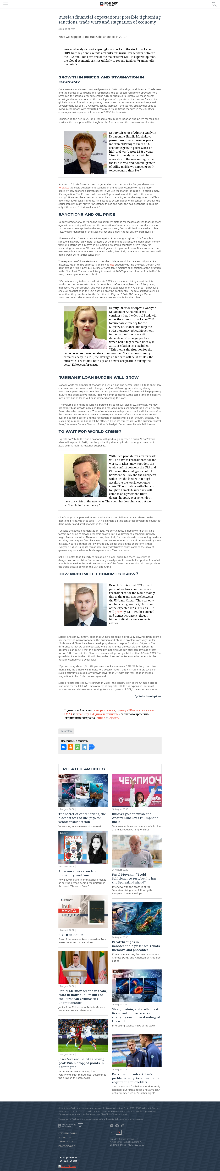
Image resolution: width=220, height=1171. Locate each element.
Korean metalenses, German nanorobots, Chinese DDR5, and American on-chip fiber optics (137, 951)
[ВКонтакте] (64, 747)
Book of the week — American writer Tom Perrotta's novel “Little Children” (82, 938)
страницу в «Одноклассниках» (96, 714)
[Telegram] (84, 747)
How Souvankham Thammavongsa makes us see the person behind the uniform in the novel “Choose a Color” (82, 878)
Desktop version (67, 1157)
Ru (112, 1132)
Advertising (65, 1137)
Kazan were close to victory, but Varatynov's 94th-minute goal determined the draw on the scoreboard (82, 1068)
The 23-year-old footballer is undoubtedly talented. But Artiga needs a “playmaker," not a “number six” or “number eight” (136, 1083)
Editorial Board (67, 1133)
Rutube (100, 718)
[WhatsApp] (77, 747)
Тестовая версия (68, 1160)
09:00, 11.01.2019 (66, 29)
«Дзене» (114, 718)
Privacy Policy (66, 1146)
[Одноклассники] (70, 747)
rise (112, 264)
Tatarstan (66, 731)
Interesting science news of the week (82, 820)
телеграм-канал (103, 710)
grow (118, 612)
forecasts (63, 187)
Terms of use (65, 1141)
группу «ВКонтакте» (130, 710)
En (118, 1132)
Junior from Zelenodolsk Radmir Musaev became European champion (82, 1000)
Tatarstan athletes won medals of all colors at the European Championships (136, 821)
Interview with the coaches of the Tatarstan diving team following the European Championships (134, 883)
